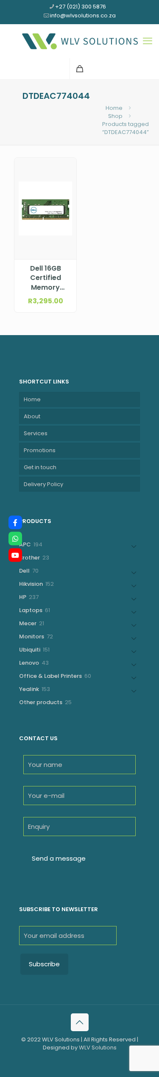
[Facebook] (15, 522)
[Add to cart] (66, 167)
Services (35, 433)
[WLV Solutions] (79, 41)
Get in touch (40, 467)
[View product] (66, 179)
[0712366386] (15, 538)
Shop (115, 116)
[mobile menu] (147, 41)
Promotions (40, 450)
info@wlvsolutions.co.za (83, 15)
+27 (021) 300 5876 (80, 7)
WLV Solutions (98, 1047)
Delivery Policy (43, 484)
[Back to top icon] (80, 1022)
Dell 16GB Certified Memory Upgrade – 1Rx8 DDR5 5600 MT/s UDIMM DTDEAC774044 (45, 278)
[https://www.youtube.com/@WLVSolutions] (15, 555)
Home (114, 108)
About (32, 416)
